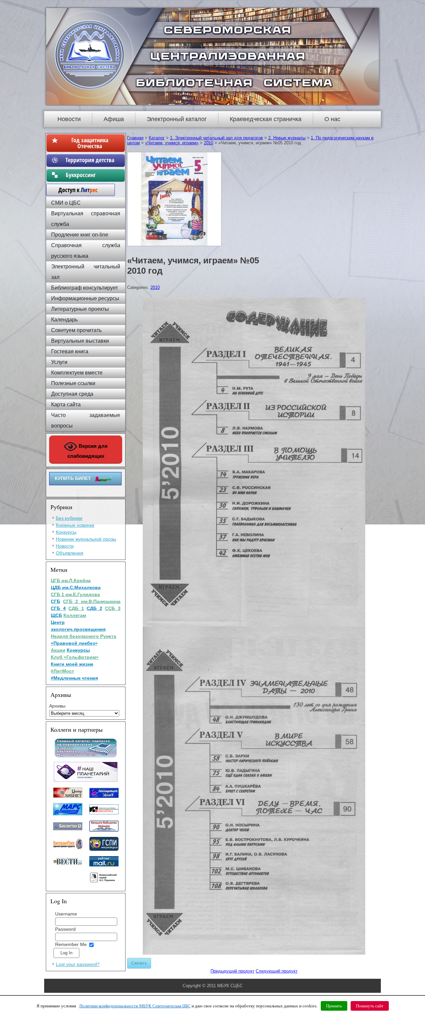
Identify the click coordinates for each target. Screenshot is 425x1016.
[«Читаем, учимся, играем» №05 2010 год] (175, 246)
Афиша (114, 119)
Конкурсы (66, 532)
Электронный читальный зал (85, 272)
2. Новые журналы (286, 137)
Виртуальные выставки (80, 341)
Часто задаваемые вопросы (85, 420)
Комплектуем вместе (77, 372)
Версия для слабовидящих (87, 451)
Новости (69, 119)
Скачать (139, 963)
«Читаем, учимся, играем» (172, 142)
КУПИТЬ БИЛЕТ (73, 478)
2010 (208, 142)
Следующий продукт (277, 971)
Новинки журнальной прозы (86, 539)
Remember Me (71, 944)
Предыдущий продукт (232, 971)
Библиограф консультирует (84, 288)
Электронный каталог (177, 119)
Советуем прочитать (76, 330)
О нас (332, 119)
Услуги (59, 362)
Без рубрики (69, 518)
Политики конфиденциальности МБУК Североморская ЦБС (135, 1005)
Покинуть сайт (369, 1005)
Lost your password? (78, 964)
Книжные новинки (75, 525)
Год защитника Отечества (89, 143)
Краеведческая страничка (265, 119)
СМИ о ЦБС (66, 203)
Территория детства (89, 160)
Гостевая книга (69, 351)
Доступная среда (72, 394)
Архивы (57, 706)
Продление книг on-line (79, 234)
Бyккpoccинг (90, 175)
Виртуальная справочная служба (85, 219)
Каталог (157, 137)
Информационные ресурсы (85, 298)
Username (66, 913)
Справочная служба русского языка (85, 250)
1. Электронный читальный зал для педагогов (216, 137)
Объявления (69, 553)
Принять (334, 1005)
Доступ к (75, 190)
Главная (135, 137)
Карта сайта (66, 404)
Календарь (64, 319)
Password (65, 929)
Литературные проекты (80, 309)
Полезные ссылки (73, 383)
